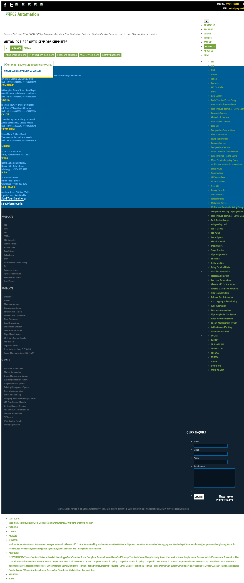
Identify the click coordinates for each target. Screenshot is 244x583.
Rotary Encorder (218, 190)
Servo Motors (217, 173)
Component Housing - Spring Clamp (227, 211)
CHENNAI (215, 352)
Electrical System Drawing (15, 405)
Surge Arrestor (217, 250)
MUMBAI (215, 357)
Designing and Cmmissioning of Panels (20, 398)
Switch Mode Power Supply (15, 262)
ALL (7, 48)
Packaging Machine (12, 424)
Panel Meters (217, 228)
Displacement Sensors (221, 121)
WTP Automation (218, 305)
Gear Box (215, 185)
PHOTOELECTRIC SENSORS (41, 55)
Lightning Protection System (223, 314)
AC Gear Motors (218, 181)
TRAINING (208, 29)
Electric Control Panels (95, 34)
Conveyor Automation (221, 280)
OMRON (27, 48)
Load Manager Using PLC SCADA (17, 349)
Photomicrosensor (11, 304)
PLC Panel (215, 232)
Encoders (7, 296)
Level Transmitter (11, 322)
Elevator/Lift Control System (223, 284)
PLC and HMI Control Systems (16, 409)
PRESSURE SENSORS (67, 55)
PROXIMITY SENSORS (89, 55)
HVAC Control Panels (12, 420)
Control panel (217, 237)
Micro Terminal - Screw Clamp (224, 151)
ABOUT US (208, 50)
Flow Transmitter (11, 319)
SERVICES (208, 42)
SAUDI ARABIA (217, 370)
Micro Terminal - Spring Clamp (224, 160)
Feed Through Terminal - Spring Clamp (148, 565)
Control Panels (10, 243)
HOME (207, 55)
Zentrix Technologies (178, 509)
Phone (196, 458)
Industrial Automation (13, 368)
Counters (215, 83)
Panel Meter (9, 251)
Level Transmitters (219, 138)
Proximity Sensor (11, 269)
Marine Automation (220, 331)
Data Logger (216, 95)
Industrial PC (217, 245)
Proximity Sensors (219, 113)
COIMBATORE (217, 348)
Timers (214, 78)
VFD (213, 65)
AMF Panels (9, 341)
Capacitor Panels (11, 345)
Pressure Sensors (218, 143)
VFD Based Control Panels (15, 402)
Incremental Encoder (13, 326)
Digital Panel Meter (12, 334)
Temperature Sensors (220, 147)
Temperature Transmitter (15, 315)
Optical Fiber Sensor (12, 273)
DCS (5, 266)
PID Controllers (73, 34)
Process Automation (220, 275)
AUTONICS (16, 48)
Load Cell (215, 125)
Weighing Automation (221, 310)
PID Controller (10, 239)
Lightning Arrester (219, 254)
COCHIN (214, 335)
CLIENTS (207, 33)
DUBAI (4, 172)
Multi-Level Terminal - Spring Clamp (227, 207)
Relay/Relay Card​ (218, 224)
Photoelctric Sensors (220, 117)
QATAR (214, 361)
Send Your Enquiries (12, 198)
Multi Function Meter (13, 330)
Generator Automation (13, 390)
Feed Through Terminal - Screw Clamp (134, 557)
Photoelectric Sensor (12, 277)
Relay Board (9, 254)
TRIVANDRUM (217, 344)
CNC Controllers (218, 177)
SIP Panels (8, 417)
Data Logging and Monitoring (224, 301)
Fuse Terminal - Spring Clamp (224, 155)
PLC (212, 61)
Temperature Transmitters (223, 130)
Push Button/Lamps (220, 220)
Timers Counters (149, 34)
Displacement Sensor (13, 307)
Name (196, 441)
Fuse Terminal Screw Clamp (223, 104)
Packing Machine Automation (224, 288)
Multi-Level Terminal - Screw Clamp (227, 164)
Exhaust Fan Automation (222, 297)
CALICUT (214, 340)
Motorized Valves (218, 203)
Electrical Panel (218, 241)
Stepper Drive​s (217, 198)
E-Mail (196, 449)
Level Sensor (9, 281)
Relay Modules (217, 262)
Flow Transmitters (219, 134)
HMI (213, 70)
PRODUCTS (210, 46)
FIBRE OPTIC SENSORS (16, 55)
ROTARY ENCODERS (111, 55)
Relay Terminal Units (220, 267)
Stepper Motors (218, 194)
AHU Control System (220, 292)
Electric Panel (9, 247)
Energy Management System (224, 322)
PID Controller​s (217, 87)
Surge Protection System (222, 318)
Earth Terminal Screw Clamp (223, 100)
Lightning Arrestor (53, 34)
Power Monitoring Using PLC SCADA (19, 352)
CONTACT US (209, 25)
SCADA (214, 74)
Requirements (200, 466)
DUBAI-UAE (216, 365)
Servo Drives (216, 168)
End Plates (215, 258)
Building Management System (16, 387)
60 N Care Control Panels (15, 337)
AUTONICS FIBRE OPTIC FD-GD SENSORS (22, 70)
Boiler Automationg (12, 394)
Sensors (8, 34)
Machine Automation (220, 271)
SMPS (213, 91)
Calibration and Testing (221, 327)
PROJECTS (208, 37)
